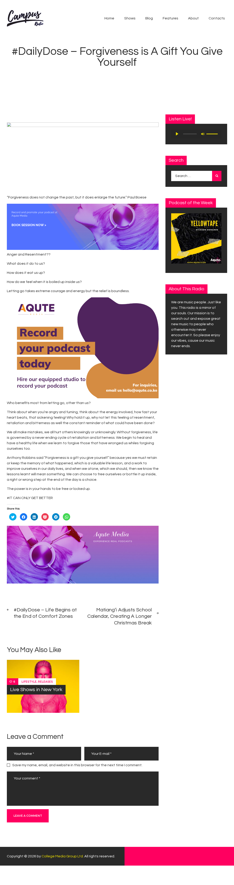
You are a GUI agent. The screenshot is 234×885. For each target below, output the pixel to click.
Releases (45, 681)
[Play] (177, 134)
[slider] (212, 133)
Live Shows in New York (36, 689)
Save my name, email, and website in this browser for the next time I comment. (77, 765)
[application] (196, 134)
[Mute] (202, 134)
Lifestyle (29, 681)
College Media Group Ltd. (63, 856)
